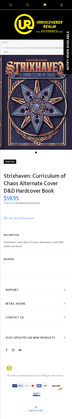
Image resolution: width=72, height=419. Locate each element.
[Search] (27, 5)
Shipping (9, 203)
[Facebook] (6, 350)
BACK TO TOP (36, 411)
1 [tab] (36, 152)
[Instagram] (13, 350)
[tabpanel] (36, 102)
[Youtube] (20, 350)
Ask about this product (21, 218)
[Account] (61, 5)
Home (5, 42)
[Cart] (45, 5)
